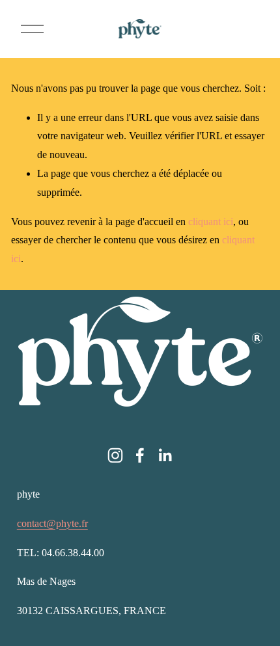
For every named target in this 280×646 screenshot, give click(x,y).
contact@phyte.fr (52, 523)
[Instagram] (115, 455)
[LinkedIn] (165, 455)
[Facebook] (140, 455)
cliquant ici (210, 221)
